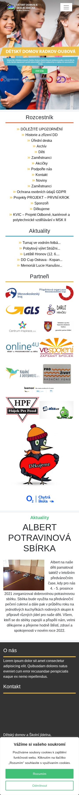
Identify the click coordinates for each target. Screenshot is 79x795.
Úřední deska (41, 140)
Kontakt (41, 175)
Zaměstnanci (41, 158)
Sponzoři (41, 203)
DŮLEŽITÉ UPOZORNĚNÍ (42, 129)
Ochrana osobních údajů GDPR (41, 192)
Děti (41, 152)
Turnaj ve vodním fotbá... (42, 243)
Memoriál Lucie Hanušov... (41, 265)
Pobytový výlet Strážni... (41, 248)
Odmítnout (39, 785)
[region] (39, 766)
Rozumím (39, 773)
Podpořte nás (41, 169)
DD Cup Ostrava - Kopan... (41, 260)
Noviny (41, 180)
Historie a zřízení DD (41, 135)
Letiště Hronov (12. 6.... (41, 254)
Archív (42, 146)
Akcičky (42, 163)
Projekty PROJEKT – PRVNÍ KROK (41, 197)
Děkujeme (42, 209)
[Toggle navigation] (66, 7)
